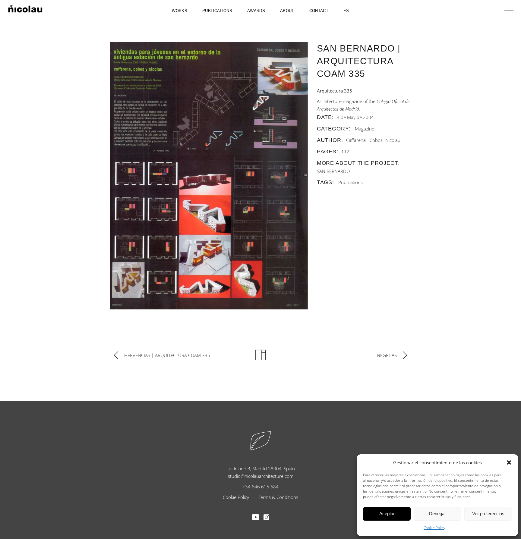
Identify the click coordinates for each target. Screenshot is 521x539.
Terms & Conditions (278, 497)
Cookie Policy (434, 527)
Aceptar (387, 513)
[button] (509, 462)
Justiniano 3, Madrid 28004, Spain (260, 468)
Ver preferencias (488, 513)
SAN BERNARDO (333, 171)
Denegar (437, 513)
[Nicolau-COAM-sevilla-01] (209, 175)
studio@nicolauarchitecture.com (260, 476)
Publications (350, 182)
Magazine (364, 129)
